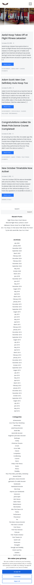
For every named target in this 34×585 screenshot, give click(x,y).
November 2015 (17, 307)
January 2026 (17, 246)
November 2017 (17, 279)
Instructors (17, 494)
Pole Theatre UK (17, 537)
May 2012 (17, 408)
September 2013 (17, 368)
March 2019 (17, 273)
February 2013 (17, 385)
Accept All (17, 572)
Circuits (17, 446)
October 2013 (17, 365)
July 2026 (17, 243)
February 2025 (17, 256)
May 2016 (17, 291)
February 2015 (17, 327)
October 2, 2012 (6, 176)
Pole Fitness (25, 157)
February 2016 (17, 299)
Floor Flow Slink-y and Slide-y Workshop (17, 474)
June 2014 (17, 345)
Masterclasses (17, 504)
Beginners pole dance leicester (17, 435)
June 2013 (17, 375)
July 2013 (17, 373)
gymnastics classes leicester (17, 479)
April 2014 (17, 350)
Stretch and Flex (17, 550)
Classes (22, 68)
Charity (17, 441)
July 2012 (17, 403)
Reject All (17, 581)
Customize (17, 576)
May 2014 (17, 347)
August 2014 (17, 340)
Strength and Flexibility (17, 547)
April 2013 (17, 380)
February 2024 (17, 261)
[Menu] (30, 3)
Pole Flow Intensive (17, 529)
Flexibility (17, 471)
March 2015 (17, 324)
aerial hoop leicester (17, 428)
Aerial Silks (17, 430)
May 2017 (17, 284)
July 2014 (17, 342)
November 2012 (17, 393)
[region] (17, 570)
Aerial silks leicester (17, 433)
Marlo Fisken (17, 502)
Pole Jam (17, 532)
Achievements (6, 68)
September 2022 (17, 266)
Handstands (17, 484)
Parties (17, 512)
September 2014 (17, 337)
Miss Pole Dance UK (17, 509)
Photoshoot (17, 517)
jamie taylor (17, 496)
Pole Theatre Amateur (17, 535)
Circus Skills (15, 111)
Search (17, 209)
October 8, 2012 (6, 134)
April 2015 (17, 322)
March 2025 (17, 253)
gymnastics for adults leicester (17, 481)
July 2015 (17, 314)
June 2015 (17, 317)
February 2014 (17, 355)
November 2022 (17, 263)
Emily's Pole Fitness (17, 463)
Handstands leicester (17, 486)
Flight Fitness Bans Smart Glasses (17, 220)
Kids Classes (17, 499)
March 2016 (17, 296)
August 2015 (17, 312)
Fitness (18, 157)
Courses (17, 458)
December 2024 (17, 258)
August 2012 (17, 401)
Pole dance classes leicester (17, 522)
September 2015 (17, 309)
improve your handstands (17, 491)
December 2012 (17, 390)
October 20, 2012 (7, 43)
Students (5, 71)
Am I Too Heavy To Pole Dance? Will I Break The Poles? (17, 228)
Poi (17, 519)
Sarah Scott (17, 540)
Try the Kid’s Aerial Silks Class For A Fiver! (17, 230)
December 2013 (17, 360)
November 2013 (17, 362)
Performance (13, 113)
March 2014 (17, 352)
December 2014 (17, 332)
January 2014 (17, 357)
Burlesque (17, 438)
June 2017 (17, 281)
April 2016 (17, 294)
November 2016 (17, 286)
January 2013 (17, 388)
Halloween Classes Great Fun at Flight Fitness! (17, 225)
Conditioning (17, 456)
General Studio (6, 199)
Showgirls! (17, 545)
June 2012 (17, 406)
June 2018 (17, 276)
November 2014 (17, 334)
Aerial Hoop (15, 68)
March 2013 (17, 383)
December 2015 (17, 304)
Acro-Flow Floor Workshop (17, 423)
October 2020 (17, 271)
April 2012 (17, 411)
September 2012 (17, 398)
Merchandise (17, 507)
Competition (17, 453)
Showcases (17, 542)
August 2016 (17, 289)
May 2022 (17, 268)
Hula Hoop (5, 113)
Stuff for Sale (17, 555)
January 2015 (17, 329)
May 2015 (17, 319)
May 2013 (17, 378)
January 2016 (17, 301)
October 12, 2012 (6, 88)
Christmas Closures (17, 443)
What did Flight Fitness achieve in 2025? (17, 222)
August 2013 (17, 370)
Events (17, 466)
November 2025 (17, 248)
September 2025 (17, 251)
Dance (13, 157)
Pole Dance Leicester (17, 524)
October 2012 (17, 395)
